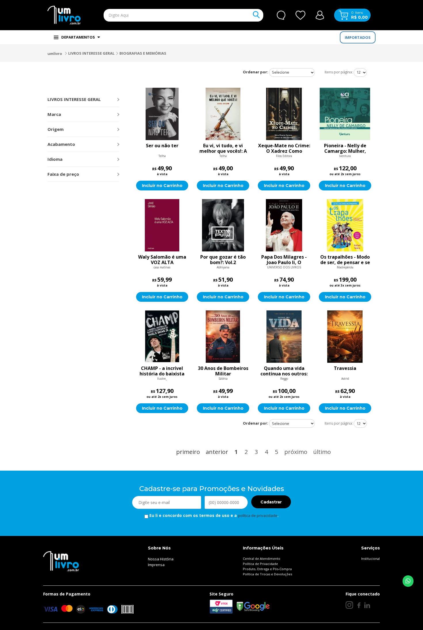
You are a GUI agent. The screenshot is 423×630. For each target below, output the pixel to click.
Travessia (345, 368)
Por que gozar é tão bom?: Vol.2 (223, 259)
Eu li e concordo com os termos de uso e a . (213, 515)
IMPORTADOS (358, 37)
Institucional (370, 558)
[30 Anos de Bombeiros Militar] (223, 336)
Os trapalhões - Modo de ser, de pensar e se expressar (345, 259)
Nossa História (161, 559)
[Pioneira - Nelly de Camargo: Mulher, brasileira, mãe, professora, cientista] (345, 114)
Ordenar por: (255, 72)
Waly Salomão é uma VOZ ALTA (162, 259)
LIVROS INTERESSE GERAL (91, 53)
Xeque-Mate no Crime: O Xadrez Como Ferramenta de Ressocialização (284, 148)
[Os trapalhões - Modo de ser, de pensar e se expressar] (345, 225)
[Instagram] (349, 605)
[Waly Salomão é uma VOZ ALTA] (162, 225)
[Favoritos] (301, 15)
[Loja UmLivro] (64, 15)
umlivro (54, 53)
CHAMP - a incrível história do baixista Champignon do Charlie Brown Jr (162, 371)
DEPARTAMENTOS (78, 37)
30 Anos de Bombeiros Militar (223, 371)
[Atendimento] (281, 15)
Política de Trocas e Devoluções (267, 574)
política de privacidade (257, 515)
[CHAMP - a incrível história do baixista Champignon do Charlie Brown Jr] (162, 336)
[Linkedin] (367, 605)
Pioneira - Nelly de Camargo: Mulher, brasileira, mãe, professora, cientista (345, 148)
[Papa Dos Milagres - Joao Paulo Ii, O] (284, 225)
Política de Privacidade (260, 564)
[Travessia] (345, 336)
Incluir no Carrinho (162, 185)
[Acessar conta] (320, 14)
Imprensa (156, 564)
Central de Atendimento (261, 558)
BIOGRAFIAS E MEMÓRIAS (142, 53)
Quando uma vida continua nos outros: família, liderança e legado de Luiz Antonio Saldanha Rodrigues (284, 371)
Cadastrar (271, 502)
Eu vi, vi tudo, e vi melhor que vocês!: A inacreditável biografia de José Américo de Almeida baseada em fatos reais (223, 148)
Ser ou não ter (162, 146)
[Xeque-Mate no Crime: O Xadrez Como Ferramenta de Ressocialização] (284, 114)
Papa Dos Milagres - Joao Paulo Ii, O (284, 259)
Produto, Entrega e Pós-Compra (267, 569)
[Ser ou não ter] (162, 114)
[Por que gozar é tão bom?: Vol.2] (223, 225)
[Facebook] (359, 605)
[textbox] (170, 15)
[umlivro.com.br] (61, 561)
